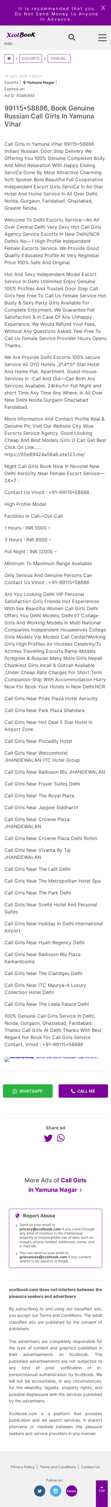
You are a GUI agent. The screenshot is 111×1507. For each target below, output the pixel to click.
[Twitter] (50, 1138)
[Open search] (71, 37)
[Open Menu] (102, 37)
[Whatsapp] (62, 1138)
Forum (71, 1491)
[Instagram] (55, 1491)
